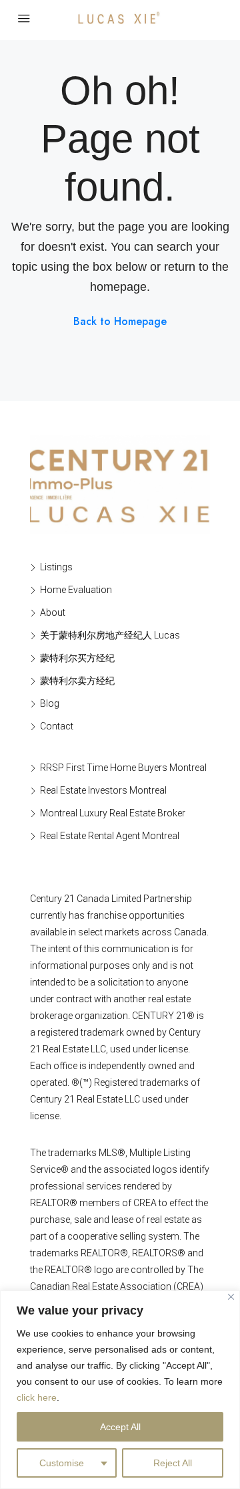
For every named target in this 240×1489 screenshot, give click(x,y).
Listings (56, 567)
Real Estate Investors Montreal (103, 790)
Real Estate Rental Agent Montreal (109, 835)
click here (37, 1397)
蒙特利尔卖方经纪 (77, 680)
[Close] (231, 1297)
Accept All (120, 1426)
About (52, 612)
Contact (56, 726)
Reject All (172, 1463)
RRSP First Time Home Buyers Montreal (123, 767)
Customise (61, 1463)
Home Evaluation (76, 589)
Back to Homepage (120, 321)
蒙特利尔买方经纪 (77, 658)
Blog (49, 703)
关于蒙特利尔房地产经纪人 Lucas (110, 635)
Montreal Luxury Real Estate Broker (112, 813)
